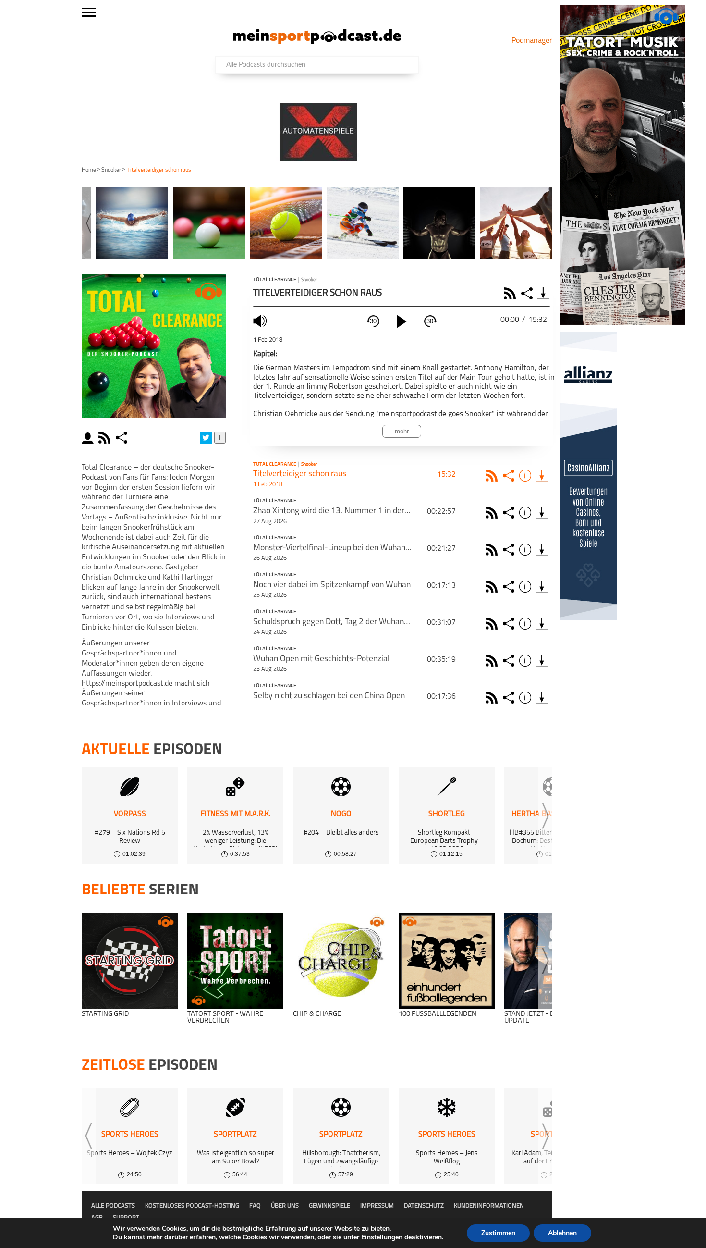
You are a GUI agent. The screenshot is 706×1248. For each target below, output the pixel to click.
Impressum (377, 1206)
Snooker (111, 170)
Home (89, 170)
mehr (402, 431)
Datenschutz (424, 1206)
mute (261, 320)
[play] (401, 321)
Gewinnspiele (329, 1206)
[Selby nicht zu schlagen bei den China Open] (542, 698)
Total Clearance (274, 280)
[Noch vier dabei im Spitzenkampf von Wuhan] (542, 587)
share (122, 437)
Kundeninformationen (489, 1206)
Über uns (285, 1206)
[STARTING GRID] (130, 961)
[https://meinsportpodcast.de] (317, 42)
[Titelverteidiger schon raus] (542, 476)
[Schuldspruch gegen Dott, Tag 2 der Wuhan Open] (542, 624)
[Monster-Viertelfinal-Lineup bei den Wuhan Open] (542, 550)
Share (528, 293)
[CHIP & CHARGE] (341, 961)
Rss (493, 475)
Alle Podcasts (113, 1206)
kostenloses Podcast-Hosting (192, 1206)
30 (373, 321)
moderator (89, 437)
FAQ (255, 1206)
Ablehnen (562, 1232)
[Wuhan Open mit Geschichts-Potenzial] (542, 661)
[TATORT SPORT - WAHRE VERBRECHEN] (235, 961)
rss (105, 437)
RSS (511, 293)
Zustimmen (498, 1232)
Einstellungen (381, 1237)
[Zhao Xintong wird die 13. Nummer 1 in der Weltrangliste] (542, 513)
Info (526, 475)
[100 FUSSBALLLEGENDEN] (447, 961)
